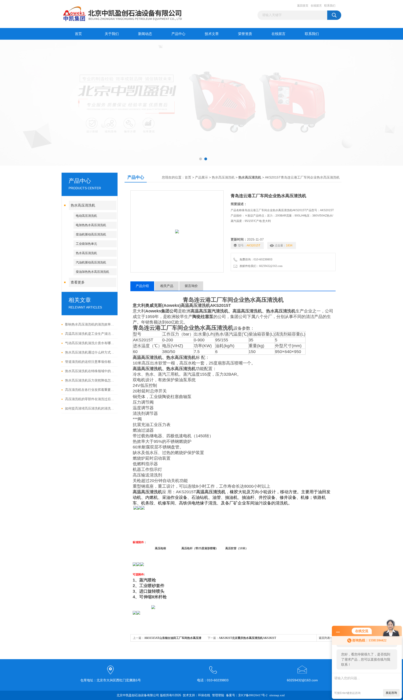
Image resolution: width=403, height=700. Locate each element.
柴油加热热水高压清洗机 (92, 271)
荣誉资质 (245, 34)
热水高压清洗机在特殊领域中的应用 (90, 371)
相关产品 (166, 286)
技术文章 (212, 34)
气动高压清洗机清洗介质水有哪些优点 (90, 343)
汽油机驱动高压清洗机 (91, 262)
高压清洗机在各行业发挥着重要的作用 (90, 390)
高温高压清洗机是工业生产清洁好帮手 (90, 334)
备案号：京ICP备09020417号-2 (247, 695)
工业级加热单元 (86, 243)
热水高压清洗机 (83, 205)
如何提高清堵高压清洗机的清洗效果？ (90, 408)
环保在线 (204, 695)
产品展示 (201, 177)
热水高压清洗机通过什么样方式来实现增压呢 (90, 352)
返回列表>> (326, 638)
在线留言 (316, 5)
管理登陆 (218, 695)
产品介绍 (142, 286)
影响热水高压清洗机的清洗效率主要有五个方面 (90, 324)
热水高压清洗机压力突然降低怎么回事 (90, 380)
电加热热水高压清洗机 (91, 225)
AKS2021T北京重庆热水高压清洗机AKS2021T (247, 638)
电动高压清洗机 (86, 215)
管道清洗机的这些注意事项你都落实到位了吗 (90, 362)
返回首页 (302, 5)
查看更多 (78, 282)
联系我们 (329, 5)
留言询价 (191, 286)
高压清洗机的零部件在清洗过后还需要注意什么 (90, 399)
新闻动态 (145, 34)
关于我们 (112, 34)
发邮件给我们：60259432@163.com (260, 266)
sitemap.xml (277, 695)
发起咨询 (391, 692)
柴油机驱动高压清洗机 (91, 234)
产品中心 (178, 34)
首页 (78, 34)
